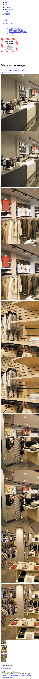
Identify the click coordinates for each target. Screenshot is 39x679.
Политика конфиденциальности (20, 675)
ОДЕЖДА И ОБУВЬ (16, 30)
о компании (9, 9)
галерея (7, 13)
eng (6, 4)
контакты (8, 14)
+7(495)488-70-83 (6, 23)
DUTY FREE (13, 26)
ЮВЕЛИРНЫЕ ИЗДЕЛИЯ (18, 32)
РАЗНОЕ (12, 35)
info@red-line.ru (6, 668)
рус (6, 2)
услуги (7, 11)
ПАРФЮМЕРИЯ (15, 28)
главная (7, 7)
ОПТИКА (12, 33)
